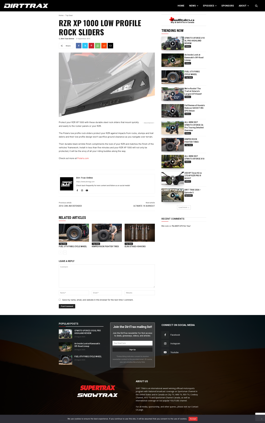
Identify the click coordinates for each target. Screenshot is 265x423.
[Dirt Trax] (27, 6)
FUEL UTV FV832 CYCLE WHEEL (73, 246)
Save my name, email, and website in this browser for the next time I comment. (97, 300)
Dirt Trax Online (67, 39)
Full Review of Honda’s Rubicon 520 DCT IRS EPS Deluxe (195, 108)
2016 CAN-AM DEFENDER (70, 206)
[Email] (110, 45)
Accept (193, 419)
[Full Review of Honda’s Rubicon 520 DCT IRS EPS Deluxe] (172, 111)
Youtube (174, 352)
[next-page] (65, 252)
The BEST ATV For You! (180, 226)
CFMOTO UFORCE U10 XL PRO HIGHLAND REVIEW (195, 40)
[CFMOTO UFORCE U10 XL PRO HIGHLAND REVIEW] (172, 43)
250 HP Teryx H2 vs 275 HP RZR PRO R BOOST (193, 175)
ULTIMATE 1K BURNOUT (144, 206)
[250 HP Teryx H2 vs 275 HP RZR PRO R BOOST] (172, 178)
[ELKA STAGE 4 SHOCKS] (140, 233)
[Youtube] (87, 190)
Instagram (175, 343)
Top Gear (69, 15)
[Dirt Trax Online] (66, 183)
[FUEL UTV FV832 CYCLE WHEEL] (172, 77)
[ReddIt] (104, 45)
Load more (183, 207)
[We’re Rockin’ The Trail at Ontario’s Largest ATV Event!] (172, 94)
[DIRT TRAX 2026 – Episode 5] (172, 195)
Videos (187, 46)
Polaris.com (83, 158)
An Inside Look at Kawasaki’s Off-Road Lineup (194, 57)
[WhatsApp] (97, 45)
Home (61, 15)
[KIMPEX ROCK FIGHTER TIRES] (172, 144)
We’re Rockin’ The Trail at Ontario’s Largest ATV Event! (193, 91)
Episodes (188, 195)
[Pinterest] (91, 45)
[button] (256, 5)
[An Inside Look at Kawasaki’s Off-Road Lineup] (172, 60)
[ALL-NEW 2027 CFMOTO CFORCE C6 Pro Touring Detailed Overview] (172, 127)
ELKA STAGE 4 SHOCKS (135, 246)
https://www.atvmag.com (85, 182)
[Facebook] (78, 45)
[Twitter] (85, 45)
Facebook (175, 334)
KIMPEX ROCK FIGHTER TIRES (105, 246)
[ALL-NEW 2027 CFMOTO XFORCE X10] (172, 161)
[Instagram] (82, 190)
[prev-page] (60, 252)
